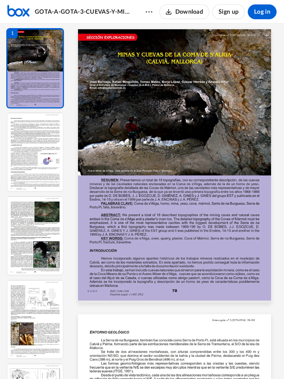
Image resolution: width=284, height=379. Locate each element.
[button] (35, 68)
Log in (262, 12)
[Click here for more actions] (149, 11)
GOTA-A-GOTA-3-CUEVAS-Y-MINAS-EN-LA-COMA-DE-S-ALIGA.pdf (83, 12)
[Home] (18, 12)
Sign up (229, 12)
